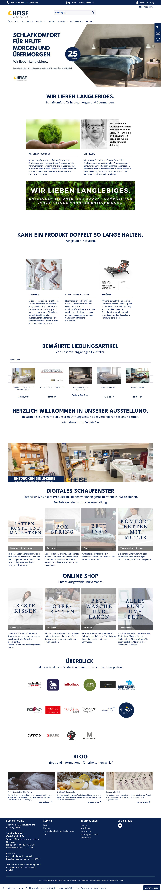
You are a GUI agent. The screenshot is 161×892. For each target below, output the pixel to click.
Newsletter (85, 828)
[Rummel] (34, 735)
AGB (45, 834)
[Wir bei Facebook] (121, 827)
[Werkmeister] (108, 710)
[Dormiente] (89, 685)
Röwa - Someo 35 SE (52, 387)
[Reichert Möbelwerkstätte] (53, 735)
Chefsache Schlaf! (113, 792)
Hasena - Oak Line (80, 387)
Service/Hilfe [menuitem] (147, 7)
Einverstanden (151, 888)
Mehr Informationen (97, 888)
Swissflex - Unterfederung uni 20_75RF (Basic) (137, 388)
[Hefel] (53, 710)
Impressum (85, 837)
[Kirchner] (108, 685)
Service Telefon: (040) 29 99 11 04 (15, 835)
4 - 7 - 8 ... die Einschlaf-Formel (20, 792)
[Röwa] (34, 710)
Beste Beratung (147, 2)
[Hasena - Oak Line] (80, 375)
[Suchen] (93, 12)
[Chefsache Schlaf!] (129, 781)
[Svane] (53, 685)
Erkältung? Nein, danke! (66, 792)
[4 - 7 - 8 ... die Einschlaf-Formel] (31, 781)
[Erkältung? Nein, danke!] (80, 781)
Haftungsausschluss (89, 834)
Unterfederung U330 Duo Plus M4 (109, 388)
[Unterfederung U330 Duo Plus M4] (109, 375)
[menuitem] (74, 12)
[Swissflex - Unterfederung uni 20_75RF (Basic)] (137, 375)
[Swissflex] (34, 685)
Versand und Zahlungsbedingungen (59, 831)
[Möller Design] (89, 735)
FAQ (45, 825)
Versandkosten (75, 880)
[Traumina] (71, 710)
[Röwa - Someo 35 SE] (51, 375)
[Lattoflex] (71, 685)
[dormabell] (71, 735)
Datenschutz (86, 831)
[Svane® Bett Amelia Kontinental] (23, 375)
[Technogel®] (89, 710)
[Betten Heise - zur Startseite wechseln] (18, 14)
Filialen (83, 825)
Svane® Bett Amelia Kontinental (23, 388)
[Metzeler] (126, 685)
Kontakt (46, 828)
